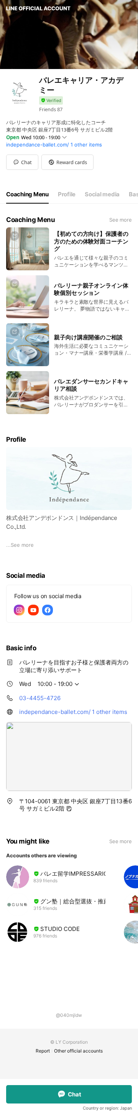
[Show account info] (51, 100)
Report (43, 1051)
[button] (67, 162)
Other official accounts (78, 1051)
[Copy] (69, 808)
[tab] (27, 194)
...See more (20, 545)
